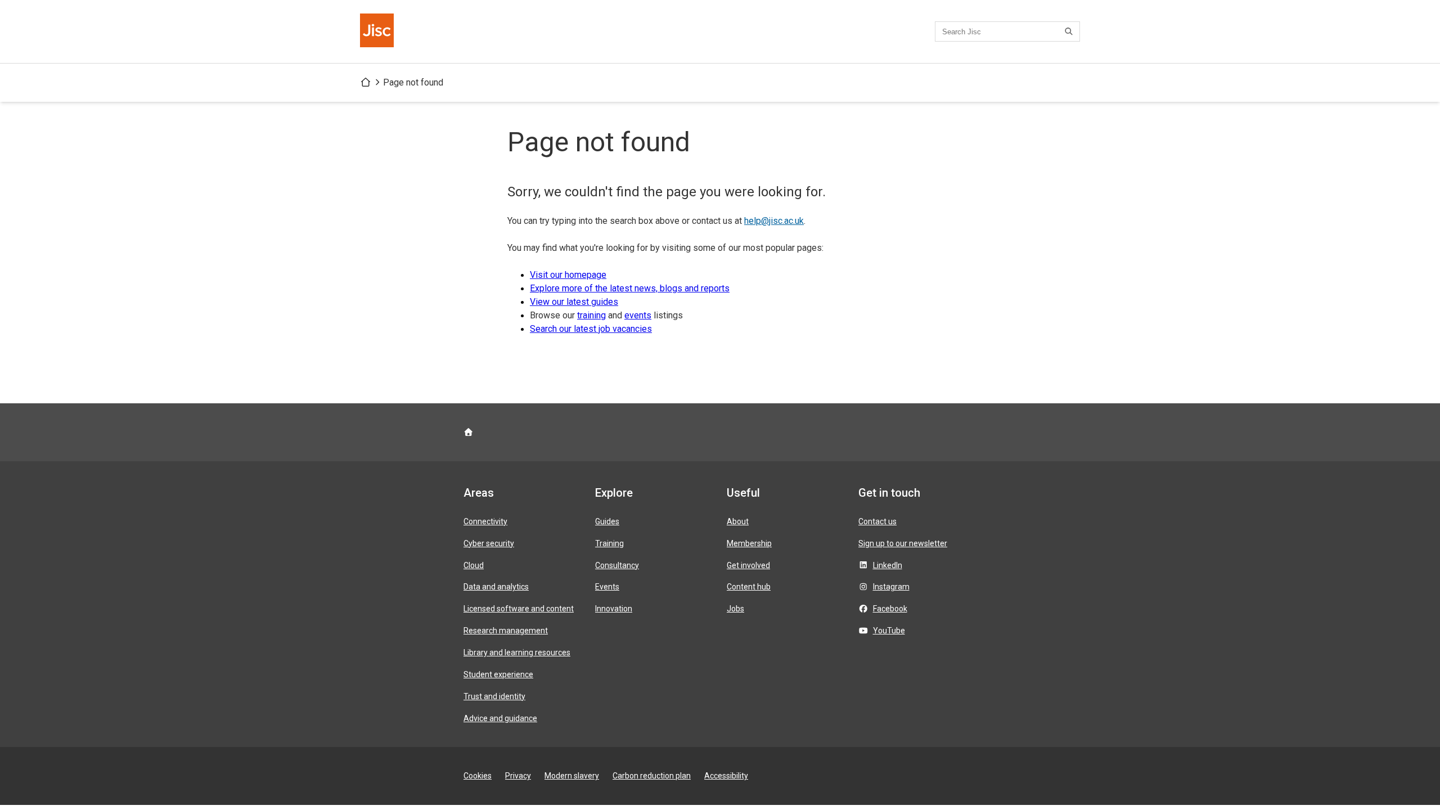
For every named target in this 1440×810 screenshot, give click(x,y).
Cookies (478, 775)
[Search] (1070, 31)
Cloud (474, 565)
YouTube (889, 630)
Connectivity (485, 521)
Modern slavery (571, 775)
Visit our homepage (568, 274)
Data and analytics (496, 586)
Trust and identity (494, 696)
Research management (506, 630)
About (738, 521)
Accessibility (726, 775)
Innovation (613, 608)
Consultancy (617, 565)
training (591, 315)
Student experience (498, 674)
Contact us (877, 521)
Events (607, 586)
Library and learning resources (517, 652)
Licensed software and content (519, 608)
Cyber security (489, 543)
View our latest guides (574, 301)
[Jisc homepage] (378, 32)
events (637, 315)
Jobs (735, 608)
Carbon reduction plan (652, 775)
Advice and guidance (500, 718)
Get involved (748, 565)
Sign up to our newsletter (902, 543)
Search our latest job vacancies (591, 328)
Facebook (890, 608)
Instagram (891, 586)
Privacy (518, 775)
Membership (749, 543)
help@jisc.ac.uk (774, 220)
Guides (607, 521)
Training (609, 543)
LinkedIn (887, 565)
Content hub (749, 586)
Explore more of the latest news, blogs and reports (630, 288)
